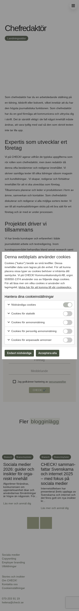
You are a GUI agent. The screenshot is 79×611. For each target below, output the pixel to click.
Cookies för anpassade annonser (31, 339)
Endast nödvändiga (19, 353)
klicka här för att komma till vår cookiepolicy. (45, 287)
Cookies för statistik (23, 313)
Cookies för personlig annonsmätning (34, 331)
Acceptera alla (47, 353)
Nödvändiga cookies (23, 304)
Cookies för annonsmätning (28, 322)
